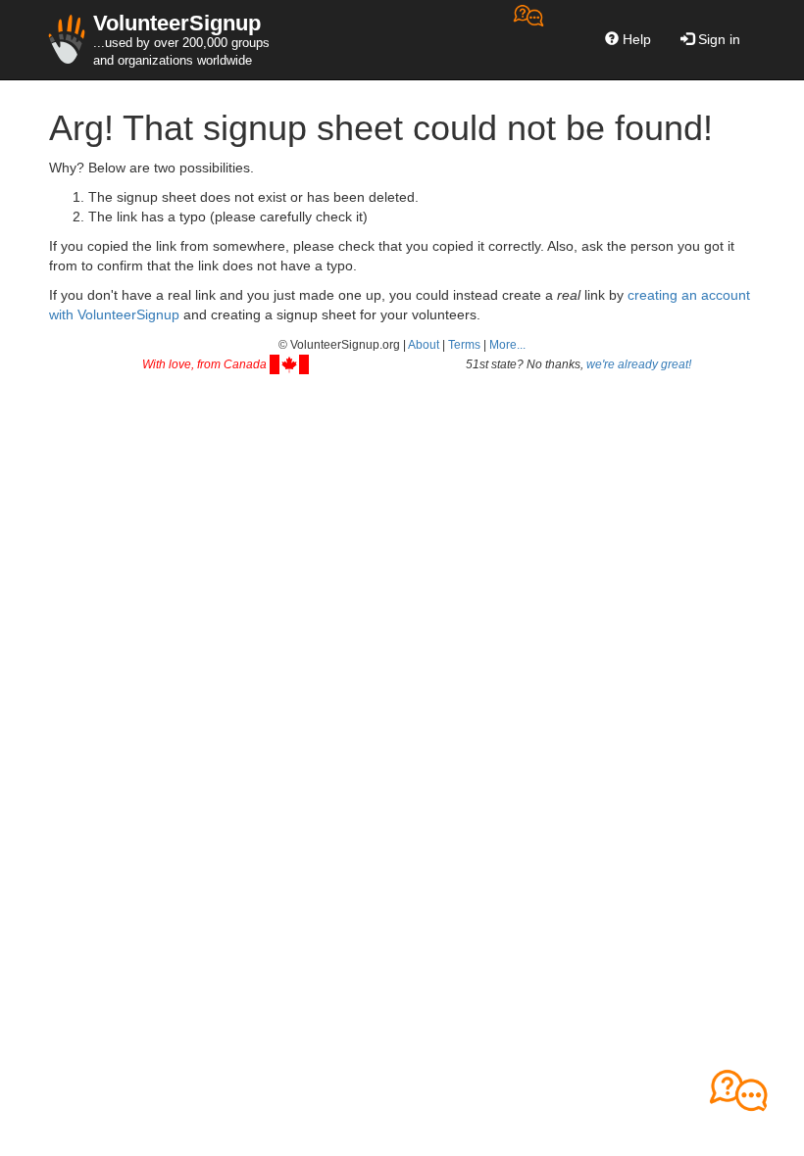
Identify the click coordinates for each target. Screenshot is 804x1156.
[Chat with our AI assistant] (528, 39)
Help (635, 39)
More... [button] (507, 345)
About (423, 345)
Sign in (717, 39)
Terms (464, 345)
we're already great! (638, 364)
